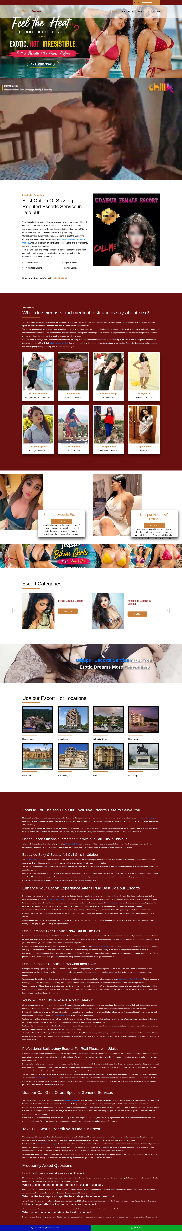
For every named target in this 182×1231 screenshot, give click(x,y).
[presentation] (14, 610)
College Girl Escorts (69, 263)
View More (68, 614)
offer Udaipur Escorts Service (130, 979)
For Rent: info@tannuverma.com (46, 1228)
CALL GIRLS (127, 11)
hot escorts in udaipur (147, 818)
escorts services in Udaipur (46, 1078)
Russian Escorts (33, 263)
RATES (140, 11)
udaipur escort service (59, 343)
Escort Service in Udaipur (57, 899)
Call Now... (62, 521)
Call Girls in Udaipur (33, 859)
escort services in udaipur (47, 1144)
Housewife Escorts (69, 268)
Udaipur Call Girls (72, 844)
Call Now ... (154, 525)
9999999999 (147, 2)
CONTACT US (154, 11)
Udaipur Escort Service (100, 946)
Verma (31, 11)
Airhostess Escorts (34, 268)
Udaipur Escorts (111, 903)
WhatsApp (137, 1228)
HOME (114, 11)
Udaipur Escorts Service (102, 660)
